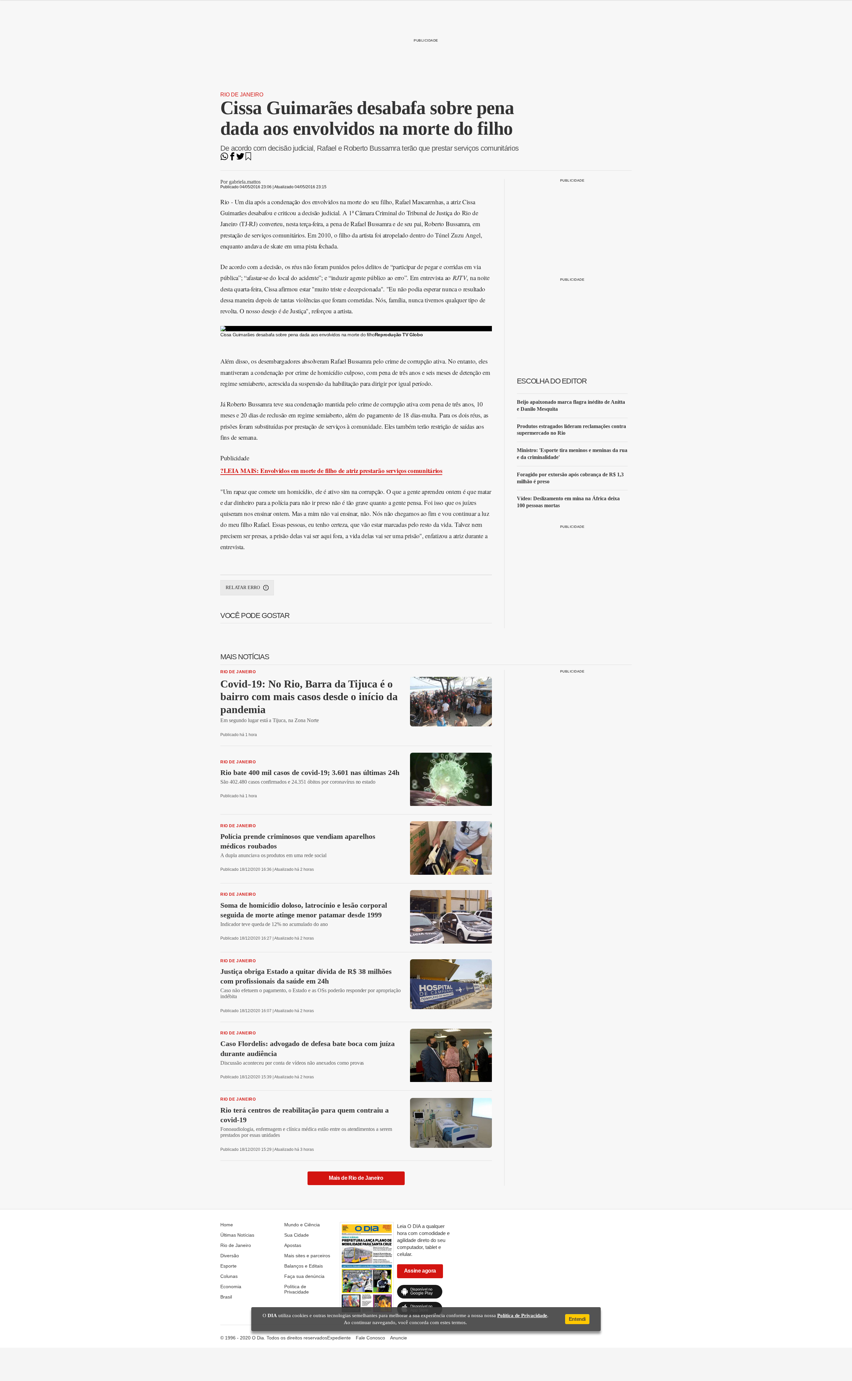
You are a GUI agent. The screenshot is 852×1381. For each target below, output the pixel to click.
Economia (230, 1286)
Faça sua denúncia (304, 1276)
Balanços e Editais (303, 1266)
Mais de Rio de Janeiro (356, 1178)
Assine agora (420, 1271)
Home (226, 1224)
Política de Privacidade (296, 1289)
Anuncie (398, 1337)
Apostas (292, 1245)
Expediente (339, 1337)
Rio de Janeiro (241, 94)
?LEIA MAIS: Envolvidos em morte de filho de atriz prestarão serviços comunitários (331, 470)
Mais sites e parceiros (307, 1255)
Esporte (228, 1266)
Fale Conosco (370, 1337)
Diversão (229, 1255)
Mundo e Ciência (302, 1224)
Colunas (229, 1276)
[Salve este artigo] (248, 158)
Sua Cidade (296, 1235)
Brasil (226, 1297)
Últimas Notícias (237, 1235)
